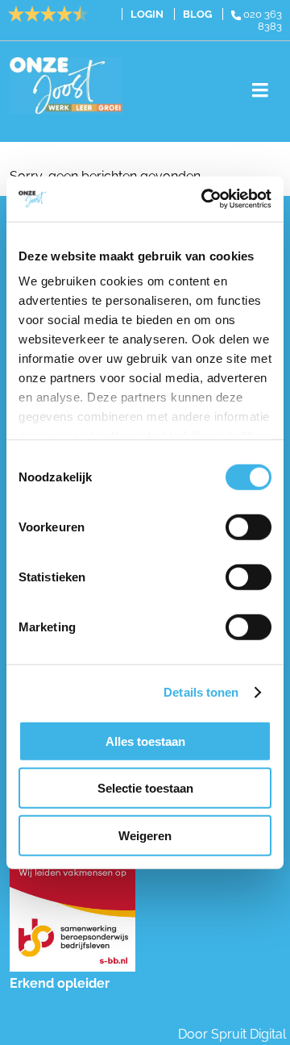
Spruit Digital (248, 1034)
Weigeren (145, 835)
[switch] (248, 526)
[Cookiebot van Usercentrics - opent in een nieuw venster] (204, 199)
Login (147, 14)
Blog (197, 14)
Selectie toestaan (145, 788)
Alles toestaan (145, 740)
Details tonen (201, 692)
